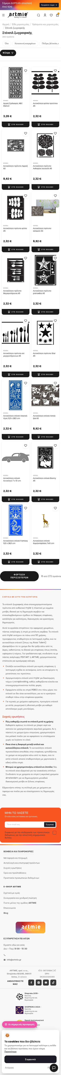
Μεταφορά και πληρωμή (15, 858)
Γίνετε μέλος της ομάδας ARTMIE (20, 903)
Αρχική (5, 24)
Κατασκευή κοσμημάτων (25, 43)
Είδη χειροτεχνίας (20, 24)
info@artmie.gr (14, 960)
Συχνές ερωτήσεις (13, 868)
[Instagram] (39, 983)
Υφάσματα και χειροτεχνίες (45, 24)
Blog (6, 913)
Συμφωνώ (30, 1059)
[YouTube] (46, 983)
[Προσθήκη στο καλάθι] (15, 124)
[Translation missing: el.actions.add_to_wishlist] (25, 70)
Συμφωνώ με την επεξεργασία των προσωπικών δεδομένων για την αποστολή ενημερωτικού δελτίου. (27, 835)
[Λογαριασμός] (45, 15)
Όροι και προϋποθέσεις (15, 873)
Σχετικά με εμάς (12, 893)
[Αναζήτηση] (38, 15)
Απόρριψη (9, 1067)
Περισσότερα (10, 1051)
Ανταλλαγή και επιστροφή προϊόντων (22, 863)
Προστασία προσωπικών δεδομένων (21, 878)
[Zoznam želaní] (51, 15)
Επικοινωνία (10, 908)
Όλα (7, 43)
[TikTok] (53, 983)
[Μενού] (3, 15)
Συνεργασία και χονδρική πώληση (20, 898)
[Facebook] (31, 983)
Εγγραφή (50, 824)
